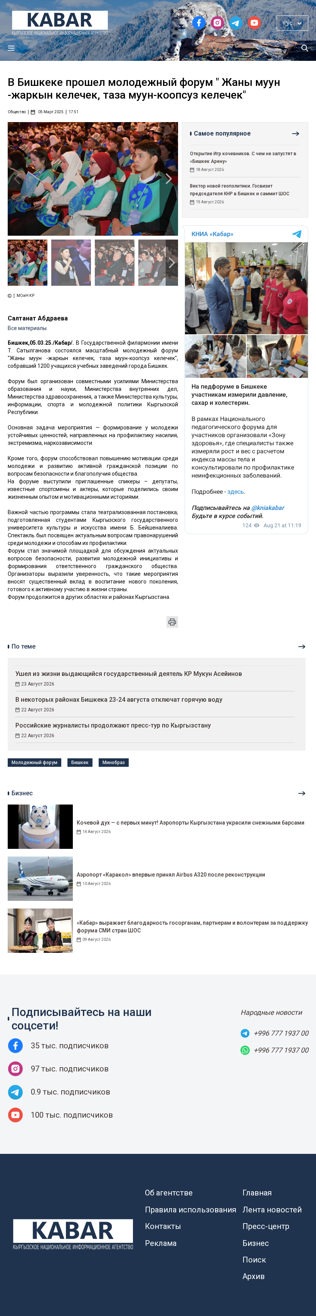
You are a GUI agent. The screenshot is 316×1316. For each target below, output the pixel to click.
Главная (257, 1192)
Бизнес (255, 1243)
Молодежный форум (34, 762)
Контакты (163, 1226)
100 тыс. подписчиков (72, 1115)
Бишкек (80, 762)
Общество (17, 112)
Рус (287, 23)
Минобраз (114, 762)
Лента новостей (272, 1209)
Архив (253, 1276)
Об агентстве (169, 1192)
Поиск (254, 1259)
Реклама (160, 1243)
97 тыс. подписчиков (70, 1068)
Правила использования (190, 1209)
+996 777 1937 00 (281, 1033)
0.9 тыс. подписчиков (70, 1091)
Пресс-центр (265, 1226)
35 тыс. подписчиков (70, 1045)
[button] (169, 179)
